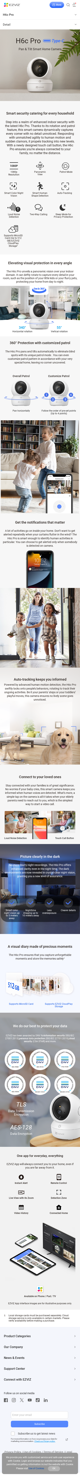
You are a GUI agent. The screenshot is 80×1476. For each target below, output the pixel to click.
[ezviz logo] (12, 5)
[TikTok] (39, 1400)
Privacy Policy (12, 1452)
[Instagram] (15, 1400)
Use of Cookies (32, 1452)
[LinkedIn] (47, 1400)
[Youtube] (31, 1400)
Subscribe (39, 1424)
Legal (68, 1452)
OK (54, 1468)
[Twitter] (23, 1400)
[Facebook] (7, 1400)
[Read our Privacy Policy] (66, 1439)
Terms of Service (53, 1452)
